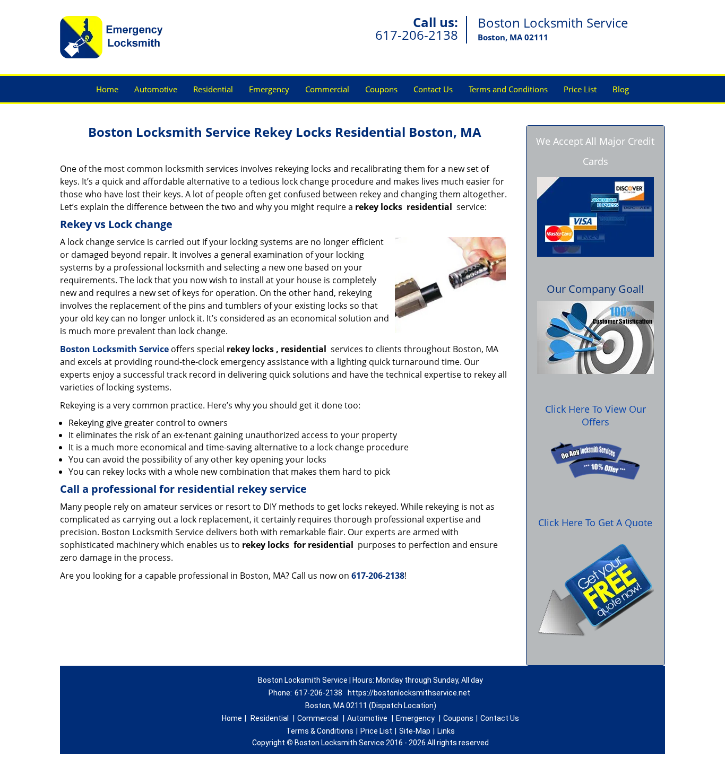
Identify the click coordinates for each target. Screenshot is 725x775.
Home (107, 89)
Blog (620, 89)
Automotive (155, 89)
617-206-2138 (416, 34)
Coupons (381, 89)
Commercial (327, 89)
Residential (213, 89)
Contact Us (433, 89)
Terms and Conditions (508, 89)
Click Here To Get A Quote (595, 522)
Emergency (269, 89)
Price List (580, 89)
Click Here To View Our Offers (595, 415)
